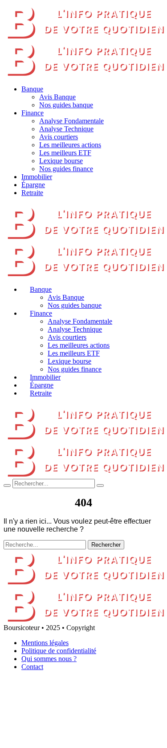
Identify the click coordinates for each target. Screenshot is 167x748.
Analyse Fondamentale (71, 121)
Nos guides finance (66, 168)
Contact (32, 666)
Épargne (33, 184)
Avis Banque (57, 97)
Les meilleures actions (70, 145)
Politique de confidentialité (58, 650)
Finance (32, 113)
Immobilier (36, 176)
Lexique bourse (61, 160)
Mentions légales (45, 642)
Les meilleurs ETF (65, 153)
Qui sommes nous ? (49, 658)
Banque (32, 89)
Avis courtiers (58, 137)
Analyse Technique (66, 129)
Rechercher (106, 544)
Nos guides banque (66, 105)
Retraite (32, 192)
